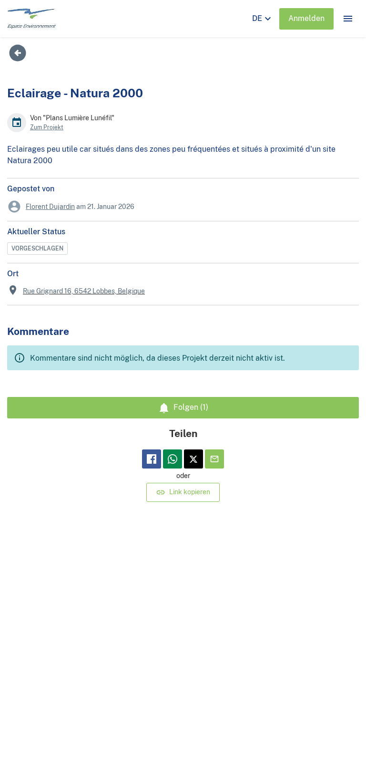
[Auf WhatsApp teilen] (172, 459)
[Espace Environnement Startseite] (31, 18)
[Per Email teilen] (214, 459)
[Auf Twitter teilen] (193, 459)
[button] (347, 18)
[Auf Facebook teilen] (151, 459)
